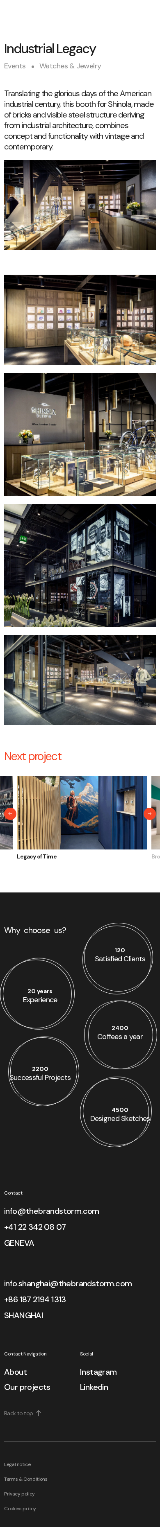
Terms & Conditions (26, 1479)
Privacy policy (19, 1494)
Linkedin (94, 1387)
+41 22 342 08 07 (35, 1227)
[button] (10, 814)
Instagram (98, 1372)
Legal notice (17, 1464)
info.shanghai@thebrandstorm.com (68, 1283)
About (15, 1372)
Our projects (27, 1387)
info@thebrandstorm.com (51, 1211)
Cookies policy (20, 1508)
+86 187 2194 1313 (35, 1299)
